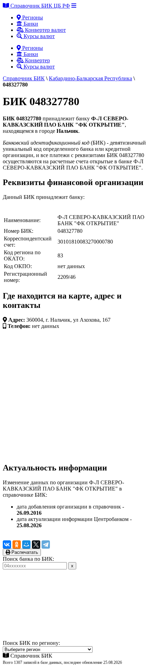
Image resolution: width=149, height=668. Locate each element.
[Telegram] (46, 544)
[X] (36, 544)
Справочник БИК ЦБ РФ (39, 6)
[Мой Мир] (26, 544)
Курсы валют (38, 36)
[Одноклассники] (16, 544)
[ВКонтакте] (7, 544)
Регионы (32, 17)
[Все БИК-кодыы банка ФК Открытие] (29, 210)
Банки (30, 24)
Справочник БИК (24, 78)
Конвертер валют (45, 30)
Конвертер (37, 60)
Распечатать (24, 552)
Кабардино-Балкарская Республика (90, 78)
